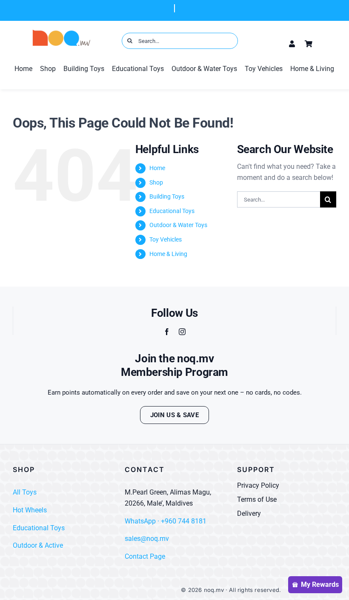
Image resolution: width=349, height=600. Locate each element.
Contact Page (145, 556)
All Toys (25, 492)
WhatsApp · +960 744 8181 (165, 521)
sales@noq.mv (147, 539)
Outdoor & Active (38, 545)
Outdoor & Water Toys (178, 225)
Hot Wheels (30, 510)
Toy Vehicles (165, 239)
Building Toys (166, 196)
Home (157, 168)
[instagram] (182, 331)
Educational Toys (172, 211)
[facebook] (166, 331)
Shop (156, 182)
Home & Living (168, 253)
